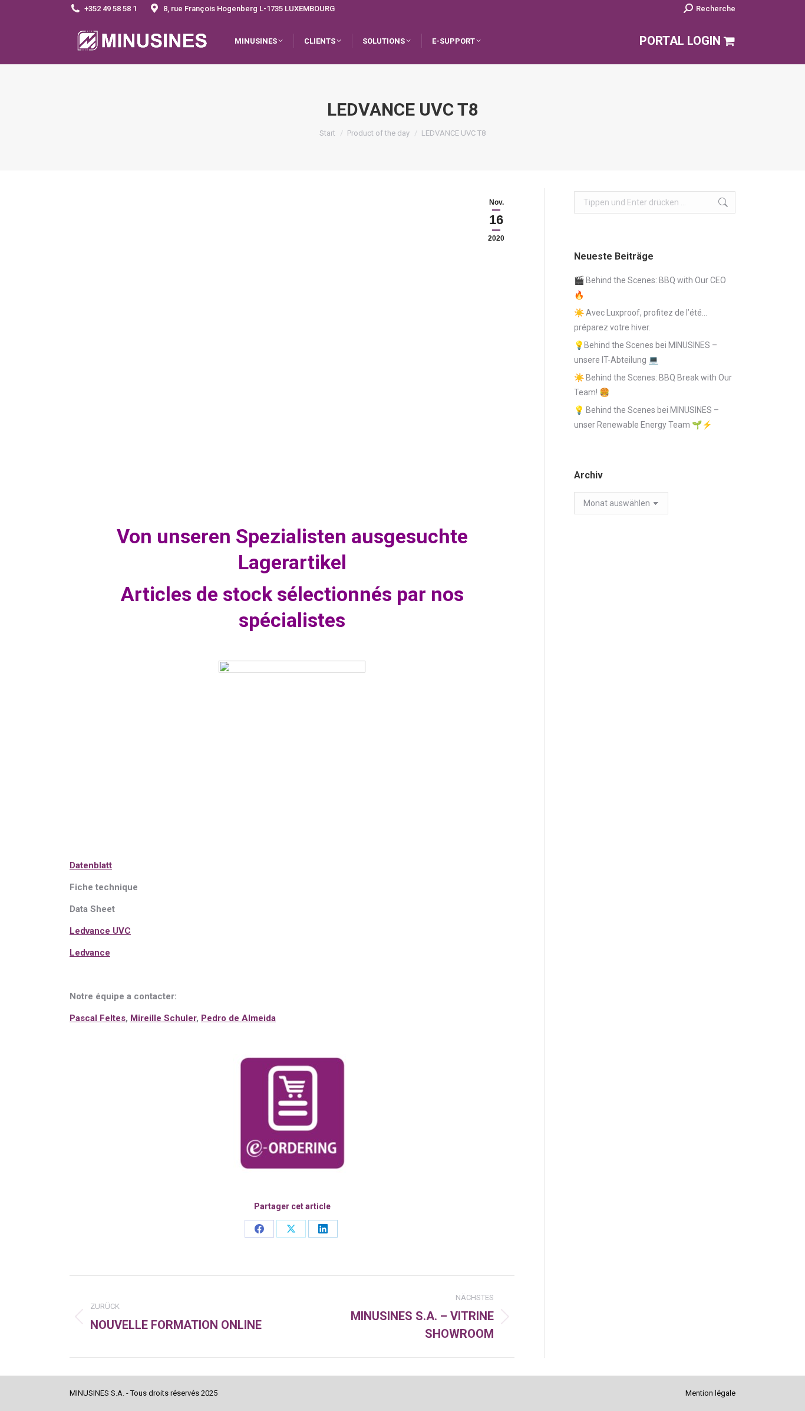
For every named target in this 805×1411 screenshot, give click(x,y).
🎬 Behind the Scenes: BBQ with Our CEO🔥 (650, 287)
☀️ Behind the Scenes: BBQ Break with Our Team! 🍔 (653, 385)
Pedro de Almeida (238, 1018)
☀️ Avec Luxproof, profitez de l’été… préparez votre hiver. (640, 320)
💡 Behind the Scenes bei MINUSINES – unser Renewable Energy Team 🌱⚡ (646, 417)
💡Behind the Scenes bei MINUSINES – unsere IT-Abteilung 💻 (645, 352)
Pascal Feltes (98, 1018)
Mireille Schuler (163, 1018)
